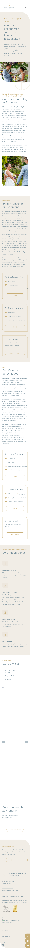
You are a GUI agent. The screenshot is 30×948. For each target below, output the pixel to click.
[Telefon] (27, 940)
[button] (3, 171)
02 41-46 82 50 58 (7, 888)
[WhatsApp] (27, 936)
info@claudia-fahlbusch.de (10, 890)
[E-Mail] (27, 945)
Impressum (5, 930)
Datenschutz (6, 936)
